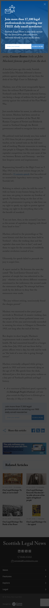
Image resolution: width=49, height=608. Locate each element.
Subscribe (37, 46)
